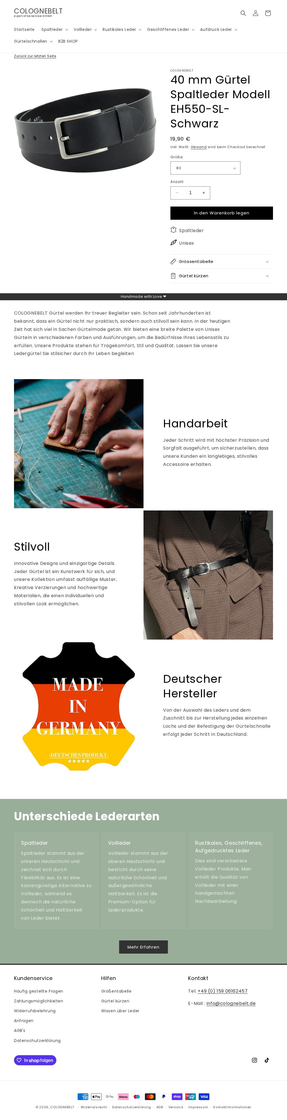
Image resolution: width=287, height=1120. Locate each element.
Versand (199, 147)
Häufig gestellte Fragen (38, 991)
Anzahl (176, 181)
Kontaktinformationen (232, 1107)
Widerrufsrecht (94, 1107)
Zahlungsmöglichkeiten (38, 1001)
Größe (176, 157)
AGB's (20, 1030)
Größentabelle (116, 991)
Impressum (198, 1107)
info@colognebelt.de (231, 1003)
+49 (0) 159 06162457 (222, 991)
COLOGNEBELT (62, 1107)
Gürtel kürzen (115, 1001)
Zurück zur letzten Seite (35, 56)
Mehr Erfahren (143, 947)
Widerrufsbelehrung (35, 1011)
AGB (159, 1107)
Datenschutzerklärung (37, 1040)
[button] (54, 29)
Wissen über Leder (120, 1011)
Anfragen (24, 1020)
